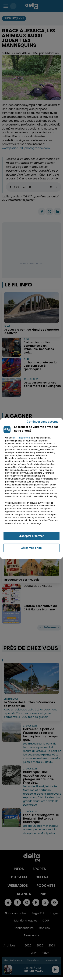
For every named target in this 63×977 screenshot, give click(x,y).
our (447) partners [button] (21, 437)
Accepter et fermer (31, 536)
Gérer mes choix (31, 548)
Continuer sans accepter (43, 421)
